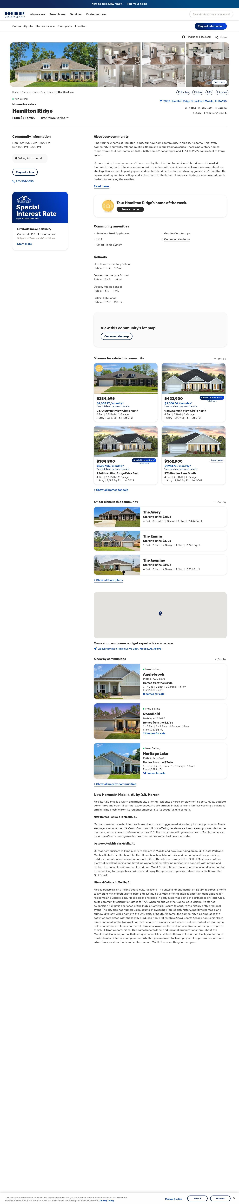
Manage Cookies (173, 1199)
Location (80, 26)
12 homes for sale (154, 733)
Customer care (96, 14)
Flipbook (222, 92)
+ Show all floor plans (108, 580)
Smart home (57, 14)
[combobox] (211, 14)
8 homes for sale (153, 694)
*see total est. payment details (113, 405)
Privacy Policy (107, 1200)
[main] (119, 618)
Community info (22, 26)
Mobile (51, 92)
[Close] (234, 1198)
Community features (177, 239)
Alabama (26, 92)
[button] (211, 26)
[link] (54, 64)
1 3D (209, 92)
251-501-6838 (24, 181)
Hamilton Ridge (66, 92)
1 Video (198, 92)
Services (76, 14)
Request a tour (25, 172)
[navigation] (43, 92)
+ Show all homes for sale (111, 490)
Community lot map (116, 336)
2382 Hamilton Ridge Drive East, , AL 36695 (195, 101)
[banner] (119, 4)
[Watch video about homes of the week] (106, 205)
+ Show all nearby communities (115, 784)
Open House (217, 460)
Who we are (37, 14)
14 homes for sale (154, 773)
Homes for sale (45, 26)
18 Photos (183, 92)
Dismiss (220, 1198)
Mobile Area (39, 92)
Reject (197, 1198)
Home (15, 92)
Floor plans (65, 26)
